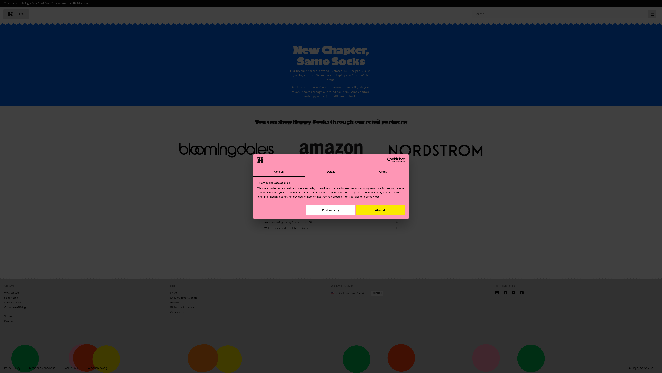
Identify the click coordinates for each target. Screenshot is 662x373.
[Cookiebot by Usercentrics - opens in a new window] (390, 160)
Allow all (380, 210)
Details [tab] (331, 171)
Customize (328, 210)
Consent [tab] (279, 171)
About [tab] (383, 171)
